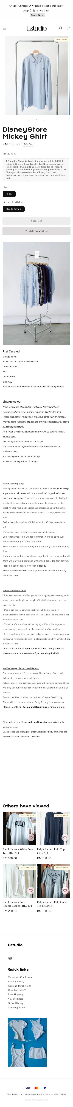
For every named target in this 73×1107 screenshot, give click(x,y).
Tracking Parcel (17, 1008)
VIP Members (15, 999)
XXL (9, 194)
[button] (4, 28)
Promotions (9, 153)
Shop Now (37, 13)
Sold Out (36, 220)
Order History (15, 1003)
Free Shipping (16, 994)
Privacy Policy (16, 982)
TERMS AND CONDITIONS (37, 1100)
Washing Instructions (19, 986)
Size (5, 187)
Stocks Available (13, 202)
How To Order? (17, 990)
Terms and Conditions (20, 977)
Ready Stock (13, 209)
